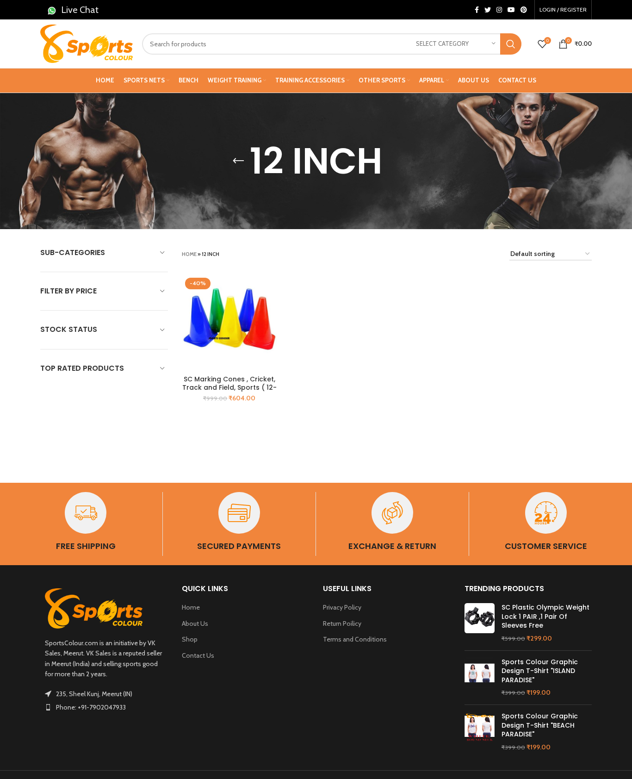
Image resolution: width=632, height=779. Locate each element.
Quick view (270, 289)
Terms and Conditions (355, 639)
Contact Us (198, 655)
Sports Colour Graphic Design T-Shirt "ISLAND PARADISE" (540, 671)
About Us (195, 623)
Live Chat (80, 9)
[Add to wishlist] (270, 310)
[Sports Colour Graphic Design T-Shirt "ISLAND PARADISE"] (480, 678)
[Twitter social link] (488, 10)
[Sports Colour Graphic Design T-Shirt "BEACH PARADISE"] (480, 732)
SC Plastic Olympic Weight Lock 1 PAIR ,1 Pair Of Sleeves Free (545, 616)
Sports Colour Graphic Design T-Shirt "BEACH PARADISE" (540, 725)
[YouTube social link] (511, 10)
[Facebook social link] (477, 10)
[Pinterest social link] (524, 10)
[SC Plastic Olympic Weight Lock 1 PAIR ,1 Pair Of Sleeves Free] (480, 623)
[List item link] (104, 707)
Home (189, 254)
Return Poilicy (342, 623)
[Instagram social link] (499, 10)
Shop (190, 639)
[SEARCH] (510, 44)
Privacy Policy (342, 607)
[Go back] (238, 161)
